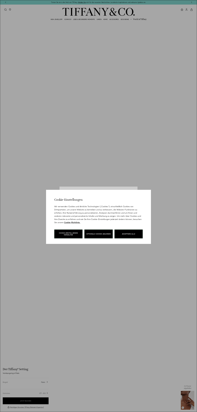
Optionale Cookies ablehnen (98, 234)
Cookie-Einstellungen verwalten (68, 234)
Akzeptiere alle (128, 234)
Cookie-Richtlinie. (72, 222)
